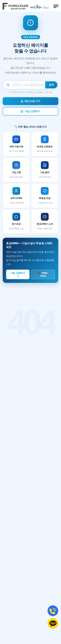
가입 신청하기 (32, 111)
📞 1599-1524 (43, 274)
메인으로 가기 (32, 101)
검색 (51, 84)
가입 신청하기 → (18, 274)
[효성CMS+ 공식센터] (15, 6)
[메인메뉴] (55, 6)
